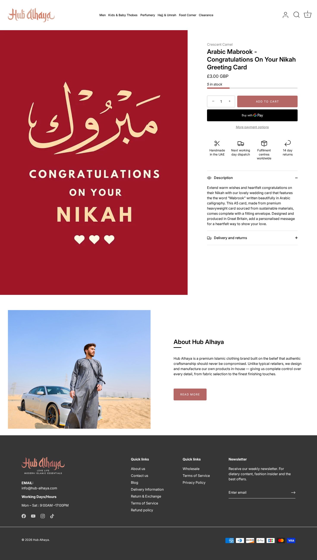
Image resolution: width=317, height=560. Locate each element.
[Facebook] (24, 515)
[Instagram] (43, 515)
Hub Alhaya (41, 539)
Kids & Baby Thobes (123, 15)
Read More (190, 394)
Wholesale (191, 469)
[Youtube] (33, 515)
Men (102, 15)
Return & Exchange (146, 496)
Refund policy (142, 510)
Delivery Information (147, 489)
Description (223, 178)
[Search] (296, 15)
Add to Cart (267, 101)
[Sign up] (293, 492)
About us (138, 469)
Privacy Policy (194, 482)
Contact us (139, 475)
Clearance (206, 15)
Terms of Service (144, 503)
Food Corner (187, 15)
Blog (134, 482)
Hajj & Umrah (167, 15)
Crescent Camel (220, 44)
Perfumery (147, 15)
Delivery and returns (230, 238)
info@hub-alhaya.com (39, 488)
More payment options (252, 127)
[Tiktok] (52, 515)
